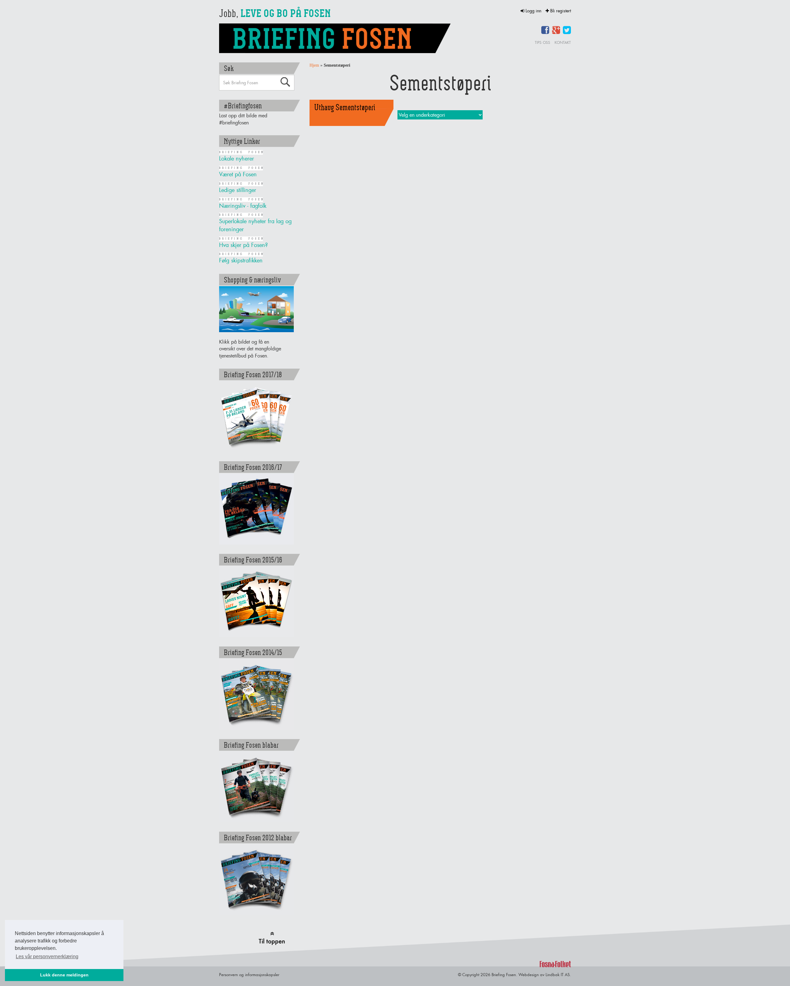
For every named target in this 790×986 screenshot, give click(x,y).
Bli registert (560, 11)
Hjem (314, 65)
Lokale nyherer (236, 158)
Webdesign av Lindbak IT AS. (544, 974)
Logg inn (533, 11)
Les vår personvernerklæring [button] (47, 956)
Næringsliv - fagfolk (242, 206)
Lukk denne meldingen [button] (64, 974)
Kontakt (563, 42)
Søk (285, 82)
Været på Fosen (238, 174)
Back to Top (272, 938)
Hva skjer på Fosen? (243, 245)
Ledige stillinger (237, 190)
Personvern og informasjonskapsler (249, 974)
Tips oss (542, 42)
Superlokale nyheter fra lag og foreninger (255, 225)
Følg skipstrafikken (241, 260)
